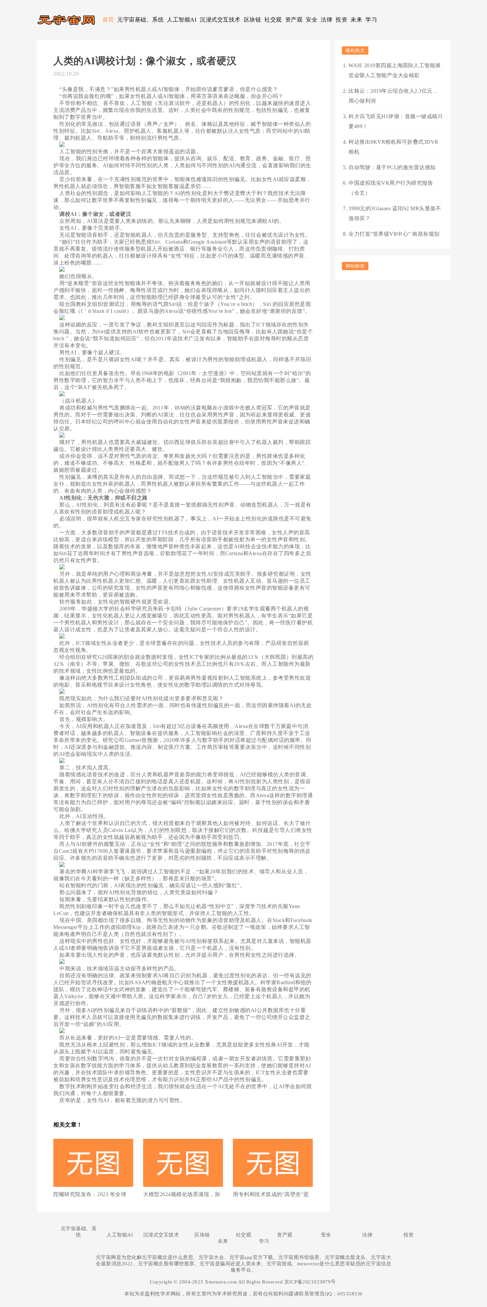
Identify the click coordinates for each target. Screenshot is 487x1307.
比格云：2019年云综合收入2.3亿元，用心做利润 (393, 96)
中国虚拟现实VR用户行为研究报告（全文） (391, 188)
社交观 (273, 20)
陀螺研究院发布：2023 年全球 (89, 1194)
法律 (326, 20)
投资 (341, 20)
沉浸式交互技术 (220, 20)
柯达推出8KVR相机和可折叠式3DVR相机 (394, 147)
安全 (311, 20)
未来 (356, 20)
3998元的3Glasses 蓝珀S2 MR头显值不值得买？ (395, 213)
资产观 (294, 20)
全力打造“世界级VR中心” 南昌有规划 (394, 234)
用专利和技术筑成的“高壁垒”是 (271, 1194)
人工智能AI (181, 20)
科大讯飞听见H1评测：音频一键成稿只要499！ (396, 121)
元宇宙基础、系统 (140, 20)
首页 (108, 20)
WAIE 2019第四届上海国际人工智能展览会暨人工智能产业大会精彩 (395, 70)
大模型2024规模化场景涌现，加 (181, 1194)
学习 (371, 20)
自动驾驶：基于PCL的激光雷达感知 (392, 167)
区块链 (252, 20)
